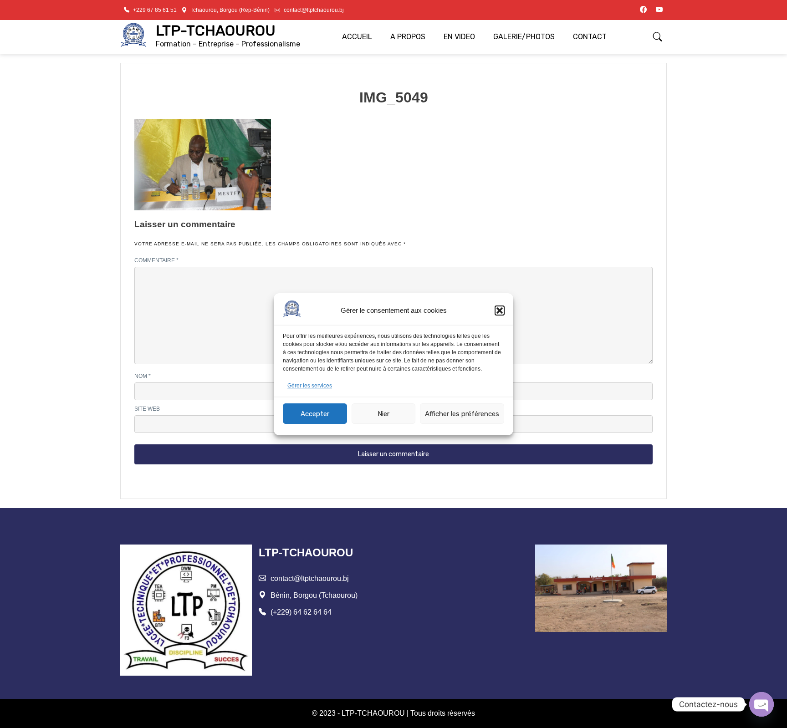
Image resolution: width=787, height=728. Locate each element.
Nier (383, 413)
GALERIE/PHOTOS (524, 36)
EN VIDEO (459, 36)
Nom (142, 376)
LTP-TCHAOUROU (216, 30)
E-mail (409, 376)
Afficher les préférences (462, 413)
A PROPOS (407, 36)
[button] (499, 310)
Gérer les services (309, 385)
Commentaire (156, 260)
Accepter (315, 413)
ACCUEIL (357, 36)
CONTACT (590, 36)
